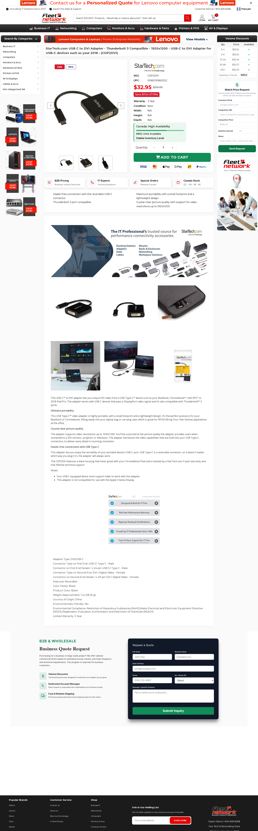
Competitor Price (225, 120)
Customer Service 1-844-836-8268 (213, 9)
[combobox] (129, 18)
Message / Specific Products (144, 687)
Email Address (138, 664)
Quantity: (142, 147)
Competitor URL (225, 110)
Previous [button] (50, 105)
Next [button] (121, 105)
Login (202, 20)
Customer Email (225, 100)
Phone (135, 675)
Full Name (136, 652)
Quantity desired (225, 131)
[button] (244, 9)
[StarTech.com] (152, 68)
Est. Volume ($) (180, 675)
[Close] (251, 3)
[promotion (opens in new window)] (129, 3)
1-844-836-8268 (232, 821)
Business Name (180, 652)
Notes (221, 136)
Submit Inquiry (173, 711)
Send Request (237, 148)
